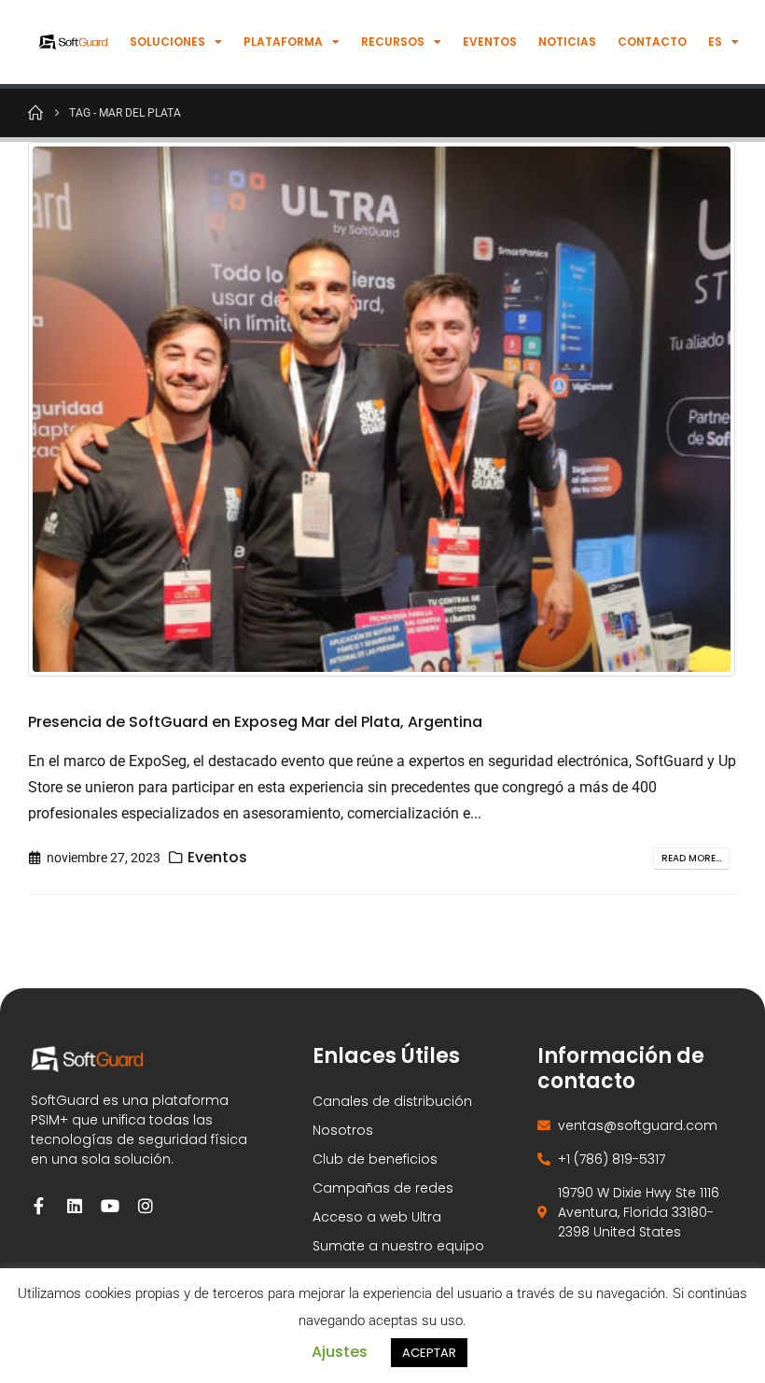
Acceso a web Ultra (377, 1217)
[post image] (382, 409)
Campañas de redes (383, 1188)
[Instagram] (145, 1205)
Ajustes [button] (340, 1351)
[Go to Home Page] (35, 112)
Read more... (691, 858)
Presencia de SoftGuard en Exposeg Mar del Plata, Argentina (255, 722)
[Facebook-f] (39, 1205)
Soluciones (167, 41)
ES (715, 41)
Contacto (652, 41)
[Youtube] (110, 1205)
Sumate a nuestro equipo (398, 1245)
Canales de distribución (392, 1101)
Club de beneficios (375, 1159)
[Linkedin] (74, 1205)
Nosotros (343, 1130)
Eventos (490, 41)
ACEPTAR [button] (429, 1353)
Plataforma (283, 41)
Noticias (567, 41)
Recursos (392, 41)
